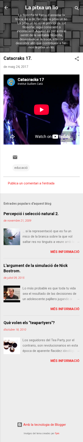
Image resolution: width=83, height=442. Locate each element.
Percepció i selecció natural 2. (31, 213)
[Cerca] (76, 9)
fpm (57, 433)
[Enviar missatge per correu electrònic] (15, 159)
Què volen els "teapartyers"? (29, 322)
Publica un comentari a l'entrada (31, 183)
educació (21, 168)
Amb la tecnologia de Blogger (44, 425)
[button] (76, 59)
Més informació (64, 252)
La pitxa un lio (41, 7)
